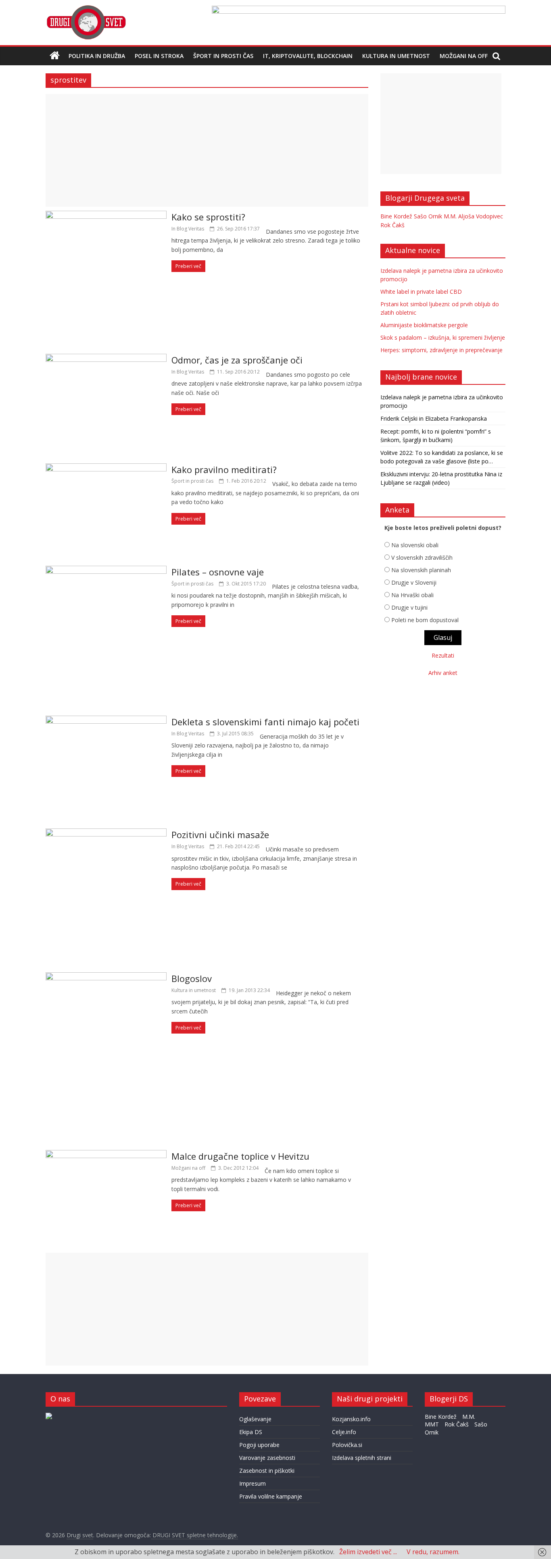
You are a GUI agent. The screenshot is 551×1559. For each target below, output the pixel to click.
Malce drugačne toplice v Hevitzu (240, 1156)
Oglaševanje (255, 1419)
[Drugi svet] (86, 8)
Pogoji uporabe (259, 1445)
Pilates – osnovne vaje (217, 572)
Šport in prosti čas (223, 56)
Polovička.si (347, 1445)
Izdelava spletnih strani (361, 1457)
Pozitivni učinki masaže (220, 834)
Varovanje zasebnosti (267, 1457)
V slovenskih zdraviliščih (422, 557)
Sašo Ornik (428, 216)
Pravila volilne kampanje (270, 1496)
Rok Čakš (392, 225)
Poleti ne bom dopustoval (425, 620)
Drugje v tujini (409, 607)
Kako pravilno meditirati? (224, 469)
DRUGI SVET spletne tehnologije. (194, 1535)
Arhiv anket (442, 673)
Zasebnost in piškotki (266, 1470)
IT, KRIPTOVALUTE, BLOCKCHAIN (308, 56)
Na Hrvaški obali (412, 595)
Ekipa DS (250, 1432)
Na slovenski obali (414, 545)
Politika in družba (97, 56)
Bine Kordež (396, 216)
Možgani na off (464, 56)
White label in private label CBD (421, 291)
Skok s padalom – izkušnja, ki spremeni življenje (442, 337)
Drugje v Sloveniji (413, 582)
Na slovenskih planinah (421, 570)
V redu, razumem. (433, 1551)
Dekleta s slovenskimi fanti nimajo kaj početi (265, 722)
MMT (432, 1424)
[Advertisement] (207, 150)
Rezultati (443, 655)
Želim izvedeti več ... (368, 1551)
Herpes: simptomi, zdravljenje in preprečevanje (441, 350)
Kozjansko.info (351, 1419)
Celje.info (344, 1432)
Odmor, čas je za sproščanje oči (237, 360)
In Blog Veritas (187, 228)
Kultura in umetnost (396, 56)
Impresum (252, 1483)
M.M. (450, 216)
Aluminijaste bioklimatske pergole (424, 325)
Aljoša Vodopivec (480, 216)
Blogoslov (191, 978)
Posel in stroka (159, 56)
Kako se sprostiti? (208, 217)
